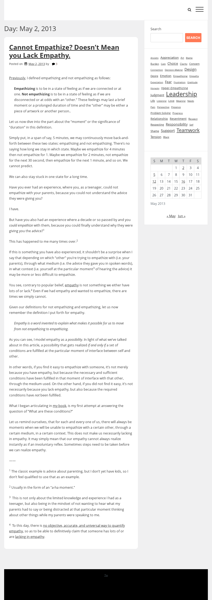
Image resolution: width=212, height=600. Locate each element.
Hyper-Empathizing (174, 88)
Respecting (157, 124)
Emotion (165, 76)
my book (59, 405)
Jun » (182, 216)
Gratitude (192, 82)
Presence (176, 107)
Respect (193, 119)
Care (163, 63)
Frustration (180, 82)
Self (191, 124)
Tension (156, 137)
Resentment (178, 119)
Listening (161, 100)
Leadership (181, 94)
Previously (17, 78)
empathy (72, 285)
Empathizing (180, 76)
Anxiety (155, 57)
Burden (155, 64)
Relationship (159, 119)
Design (190, 69)
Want (166, 137)
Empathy (194, 76)
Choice (172, 63)
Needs (190, 100)
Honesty (155, 88)
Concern (194, 64)
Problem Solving (161, 113)
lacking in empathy (29, 536)
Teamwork (188, 130)
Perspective (163, 107)
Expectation (157, 82)
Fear (168, 81)
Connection (157, 69)
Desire (154, 76)
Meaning (181, 101)
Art (182, 58)
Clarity (183, 64)
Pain (153, 107)
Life (153, 101)
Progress (177, 113)
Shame (155, 131)
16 (183, 181)
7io (106, 575)
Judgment (157, 95)
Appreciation (169, 57)
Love (171, 101)
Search (156, 29)
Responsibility (177, 124)
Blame (189, 57)
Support (168, 130)
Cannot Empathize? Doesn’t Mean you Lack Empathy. (64, 51)
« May (171, 216)
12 (154, 181)
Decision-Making (174, 69)
